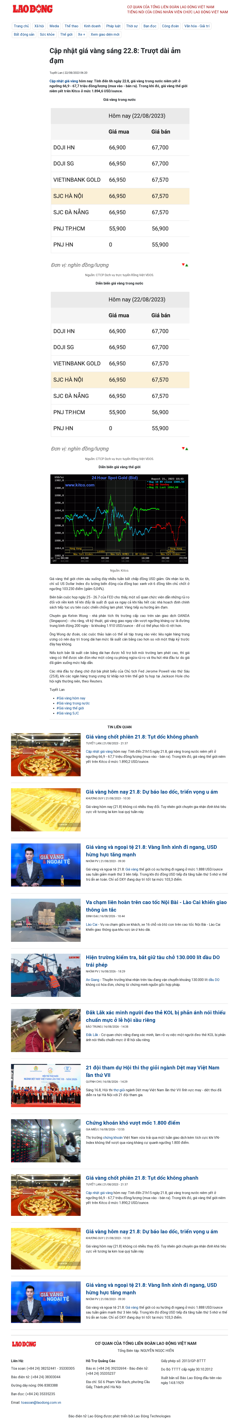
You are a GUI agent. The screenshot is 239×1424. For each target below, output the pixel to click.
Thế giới (66, 34)
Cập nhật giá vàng (64, 81)
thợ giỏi (119, 1090)
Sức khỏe (47, 34)
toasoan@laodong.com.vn (41, 1402)
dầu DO (214, 980)
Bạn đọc (149, 26)
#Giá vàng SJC (68, 713)
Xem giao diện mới (105, 34)
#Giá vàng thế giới (70, 708)
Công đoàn (170, 26)
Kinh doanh (92, 26)
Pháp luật (113, 26)
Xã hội (39, 26)
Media (54, 26)
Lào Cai (91, 924)
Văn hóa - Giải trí (196, 26)
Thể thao (71, 26)
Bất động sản (24, 34)
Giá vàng (131, 869)
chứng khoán (113, 1137)
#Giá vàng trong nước (73, 703)
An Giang (92, 980)
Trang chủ (21, 26)
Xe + (81, 34)
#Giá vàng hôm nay (71, 698)
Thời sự (132, 26)
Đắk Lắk (92, 1035)
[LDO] (46, 755)
